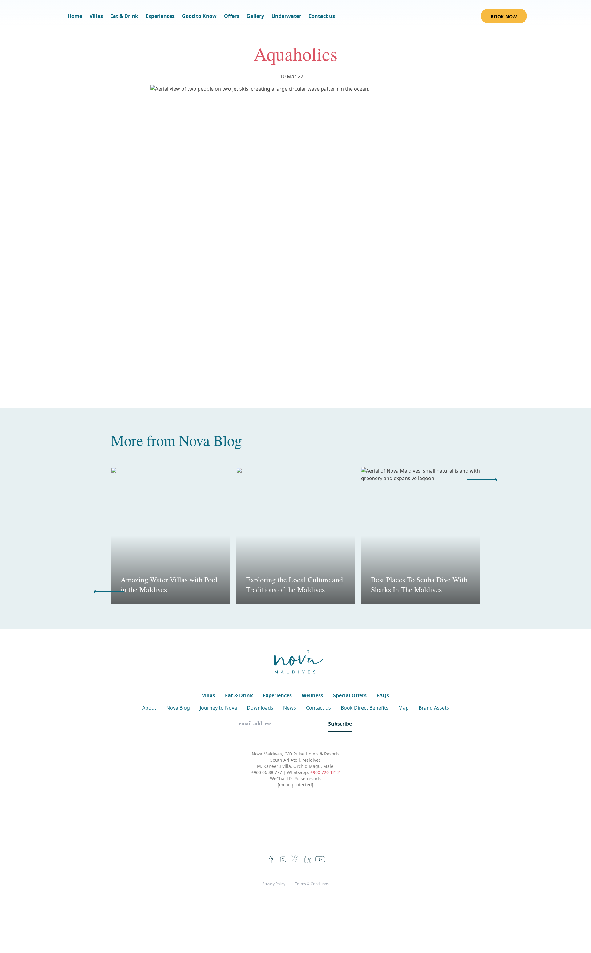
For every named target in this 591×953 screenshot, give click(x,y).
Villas (96, 16)
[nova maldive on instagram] (283, 859)
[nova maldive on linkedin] (308, 859)
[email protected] (295, 785)
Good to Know (199, 16)
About (149, 707)
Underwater (286, 16)
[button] (482, 479)
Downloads (260, 707)
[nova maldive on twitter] (295, 859)
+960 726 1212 (325, 772)
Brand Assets (434, 707)
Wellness (312, 695)
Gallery (255, 16)
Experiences (160, 16)
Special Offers (350, 695)
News (289, 707)
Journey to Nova (218, 707)
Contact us (321, 16)
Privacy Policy (273, 884)
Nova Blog (210, 440)
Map (403, 707)
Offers (231, 16)
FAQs (382, 695)
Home (75, 16)
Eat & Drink (124, 16)
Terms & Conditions (312, 884)
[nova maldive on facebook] (271, 859)
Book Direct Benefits (364, 707)
